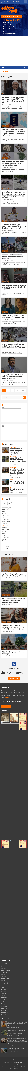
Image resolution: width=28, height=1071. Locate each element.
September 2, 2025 (7, 137)
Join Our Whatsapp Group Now (12, 16)
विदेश (6, 220)
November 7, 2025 (6, 104)
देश (3, 93)
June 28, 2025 (5, 350)
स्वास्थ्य (3, 549)
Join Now (6, 706)
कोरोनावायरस (5, 508)
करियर (3, 506)
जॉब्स (3, 517)
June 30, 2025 (5, 167)
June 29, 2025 (5, 291)
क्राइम (4, 158)
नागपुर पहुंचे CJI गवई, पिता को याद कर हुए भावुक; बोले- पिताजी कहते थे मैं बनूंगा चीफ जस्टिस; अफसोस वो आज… (12, 376)
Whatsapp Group (14, 678)
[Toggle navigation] (3, 67)
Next (23, 390)
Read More (8, 697)
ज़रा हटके (4, 188)
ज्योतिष (3, 519)
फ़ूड (3, 531)
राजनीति (11, 479)
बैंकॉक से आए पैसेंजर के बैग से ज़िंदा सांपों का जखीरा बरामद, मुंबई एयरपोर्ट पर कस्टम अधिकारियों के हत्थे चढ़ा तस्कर (12, 163)
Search (24, 397)
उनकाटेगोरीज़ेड (5, 502)
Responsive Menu (25, 1)
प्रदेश (3, 529)
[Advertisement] (14, 51)
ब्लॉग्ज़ (3, 533)
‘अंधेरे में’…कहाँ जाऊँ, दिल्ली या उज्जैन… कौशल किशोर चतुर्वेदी (17, 482)
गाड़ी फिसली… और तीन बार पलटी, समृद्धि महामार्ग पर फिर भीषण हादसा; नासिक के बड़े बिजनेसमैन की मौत (12, 256)
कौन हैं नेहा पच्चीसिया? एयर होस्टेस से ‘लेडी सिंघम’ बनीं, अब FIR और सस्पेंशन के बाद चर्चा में (17, 450)
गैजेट (3, 513)
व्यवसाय (3, 543)
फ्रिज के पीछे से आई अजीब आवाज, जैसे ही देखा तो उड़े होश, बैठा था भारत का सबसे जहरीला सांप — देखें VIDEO (14, 287)
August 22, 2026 (14, 454)
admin (13, 104)
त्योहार (3, 523)
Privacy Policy (13, 1064)
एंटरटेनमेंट (4, 504)
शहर (3, 545)
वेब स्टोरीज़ (4, 541)
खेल (3, 511)
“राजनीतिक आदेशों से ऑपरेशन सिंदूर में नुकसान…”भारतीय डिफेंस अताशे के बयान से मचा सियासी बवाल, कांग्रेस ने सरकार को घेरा (14, 226)
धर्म (10, 487)
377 (17, 390)
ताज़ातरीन (4, 125)
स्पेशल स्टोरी (5, 547)
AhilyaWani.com (18, 1062)
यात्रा (3, 535)
